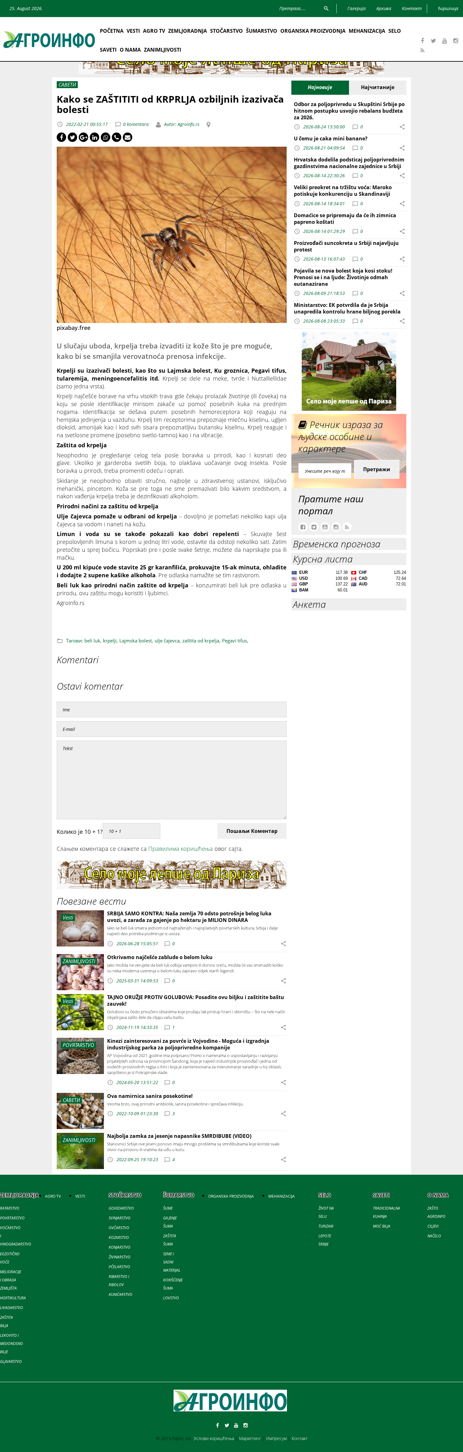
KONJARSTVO (119, 1247)
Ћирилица (448, 8)
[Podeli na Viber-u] (116, 137)
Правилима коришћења (180, 848)
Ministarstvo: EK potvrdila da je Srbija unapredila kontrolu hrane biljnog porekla (347, 308)
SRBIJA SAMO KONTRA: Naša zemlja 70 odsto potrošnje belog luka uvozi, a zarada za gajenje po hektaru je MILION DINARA (189, 917)
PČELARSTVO (119, 1266)
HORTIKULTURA (13, 1298)
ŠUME (168, 1208)
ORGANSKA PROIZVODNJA (313, 30)
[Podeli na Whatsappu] (105, 137)
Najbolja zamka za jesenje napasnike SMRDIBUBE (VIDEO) (179, 1136)
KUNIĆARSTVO (120, 1294)
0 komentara (136, 124)
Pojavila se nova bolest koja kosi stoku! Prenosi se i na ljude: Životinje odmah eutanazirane (343, 277)
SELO (394, 30)
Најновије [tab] (320, 87)
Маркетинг (250, 1438)
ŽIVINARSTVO (119, 1257)
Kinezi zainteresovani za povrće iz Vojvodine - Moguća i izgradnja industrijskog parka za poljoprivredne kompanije (188, 1044)
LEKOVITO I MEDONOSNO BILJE (11, 1343)
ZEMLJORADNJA (187, 30)
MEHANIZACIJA (367, 30)
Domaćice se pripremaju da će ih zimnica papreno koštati (345, 218)
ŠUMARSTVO (261, 30)
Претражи (376, 469)
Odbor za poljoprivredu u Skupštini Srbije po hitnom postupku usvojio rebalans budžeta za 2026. (349, 111)
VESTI (133, 30)
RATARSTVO (9, 1208)
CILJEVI (432, 1226)
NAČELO (434, 1236)
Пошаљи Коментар (251, 831)
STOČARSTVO (226, 30)
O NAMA (130, 49)
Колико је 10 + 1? (80, 831)
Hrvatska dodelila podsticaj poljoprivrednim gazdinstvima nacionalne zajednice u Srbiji (349, 163)
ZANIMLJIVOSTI (162, 49)
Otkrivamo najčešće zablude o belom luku (160, 957)
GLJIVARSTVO (11, 1361)
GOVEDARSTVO (121, 1208)
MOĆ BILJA (381, 1226)
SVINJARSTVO (119, 1218)
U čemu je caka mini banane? (331, 138)
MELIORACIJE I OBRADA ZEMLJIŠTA (10, 1280)
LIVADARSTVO (11, 1307)
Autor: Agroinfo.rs (181, 124)
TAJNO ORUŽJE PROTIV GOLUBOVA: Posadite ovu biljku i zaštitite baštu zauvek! (195, 1000)
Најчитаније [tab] (377, 87)
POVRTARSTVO (12, 1218)
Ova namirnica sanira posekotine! (150, 1096)
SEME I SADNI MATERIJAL (171, 1262)
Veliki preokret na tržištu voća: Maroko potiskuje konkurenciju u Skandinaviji (343, 190)
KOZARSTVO (119, 1237)
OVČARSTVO (119, 1227)
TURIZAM (325, 1226)
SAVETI (108, 49)
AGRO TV (154, 30)
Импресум (276, 1438)
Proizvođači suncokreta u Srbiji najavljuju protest (346, 246)
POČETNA (111, 30)
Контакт (299, 1438)
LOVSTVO (171, 1298)
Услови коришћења (214, 1438)
